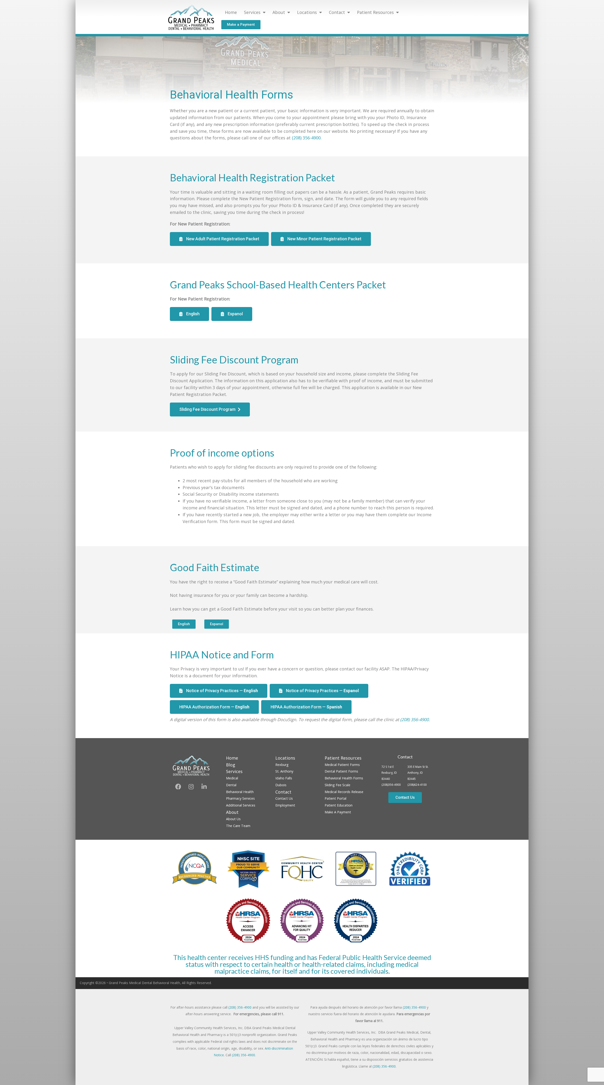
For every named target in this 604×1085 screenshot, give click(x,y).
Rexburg (282, 764)
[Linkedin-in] (204, 787)
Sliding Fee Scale (337, 785)
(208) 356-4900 (306, 138)
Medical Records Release (344, 792)
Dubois (280, 785)
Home (231, 12)
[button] (240, 24)
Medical (232, 778)
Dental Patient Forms (341, 771)
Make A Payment (338, 812)
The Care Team (238, 825)
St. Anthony (284, 771)
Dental (231, 785)
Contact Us (284, 798)
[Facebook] (178, 787)
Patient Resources (375, 12)
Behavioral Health (240, 792)
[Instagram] (191, 787)
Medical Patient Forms (342, 764)
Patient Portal (335, 798)
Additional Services (240, 805)
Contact (405, 756)
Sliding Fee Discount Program (234, 360)
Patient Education (338, 805)
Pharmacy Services (240, 798)
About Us (233, 819)
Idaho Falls (283, 778)
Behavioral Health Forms (344, 778)
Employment (285, 805)
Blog (230, 765)
